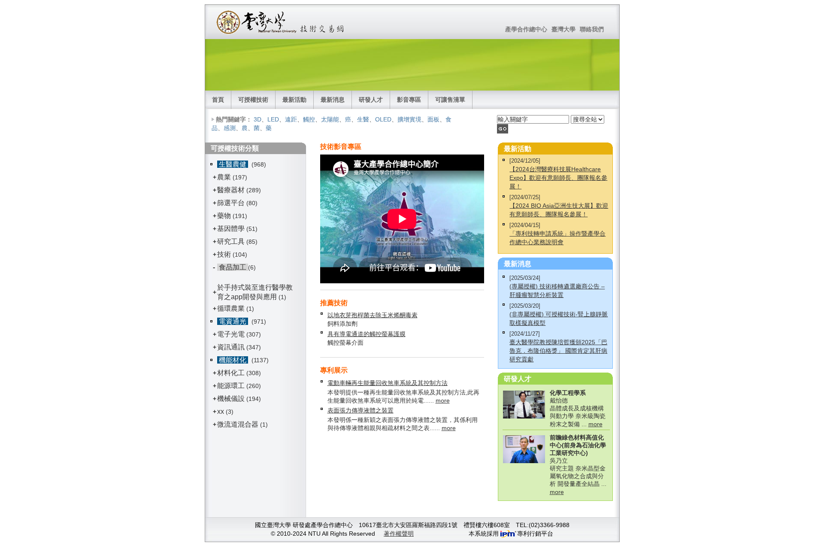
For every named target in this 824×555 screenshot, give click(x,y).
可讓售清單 (450, 99)
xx (220, 411)
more (443, 400)
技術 (224, 254)
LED (273, 119)
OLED (383, 119)
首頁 (218, 99)
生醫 (363, 119)
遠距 (291, 119)
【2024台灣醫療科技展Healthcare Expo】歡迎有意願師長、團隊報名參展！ (558, 178)
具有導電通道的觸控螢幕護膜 (366, 334)
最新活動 (294, 99)
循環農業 (231, 308)
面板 (433, 119)
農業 (224, 177)
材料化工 (231, 372)
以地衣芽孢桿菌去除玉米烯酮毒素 (372, 315)
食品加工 (232, 267)
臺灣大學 (563, 29)
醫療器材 (231, 190)
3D (257, 119)
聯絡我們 (592, 29)
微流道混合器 (237, 424)
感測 (230, 127)
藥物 (224, 215)
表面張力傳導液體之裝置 (360, 410)
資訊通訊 (231, 347)
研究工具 (231, 241)
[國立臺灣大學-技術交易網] (281, 21)
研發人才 (371, 99)
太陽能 (330, 119)
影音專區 (409, 99)
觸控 (309, 119)
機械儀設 (231, 398)
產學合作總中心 (526, 29)
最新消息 (333, 99)
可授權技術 (253, 99)
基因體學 (231, 228)
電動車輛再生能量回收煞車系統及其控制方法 (387, 382)
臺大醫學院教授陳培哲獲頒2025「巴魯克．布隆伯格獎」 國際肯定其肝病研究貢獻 (558, 351)
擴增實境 (409, 119)
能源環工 (231, 385)
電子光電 (231, 334)
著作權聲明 (399, 533)
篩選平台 (231, 202)
